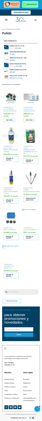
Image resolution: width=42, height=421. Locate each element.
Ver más (9, 120)
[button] (6, 20)
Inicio (3, 29)
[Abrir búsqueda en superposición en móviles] (36, 20)
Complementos (11, 29)
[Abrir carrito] (37, 409)
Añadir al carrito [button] (9, 159)
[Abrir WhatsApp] (36, 415)
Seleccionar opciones (31, 199)
